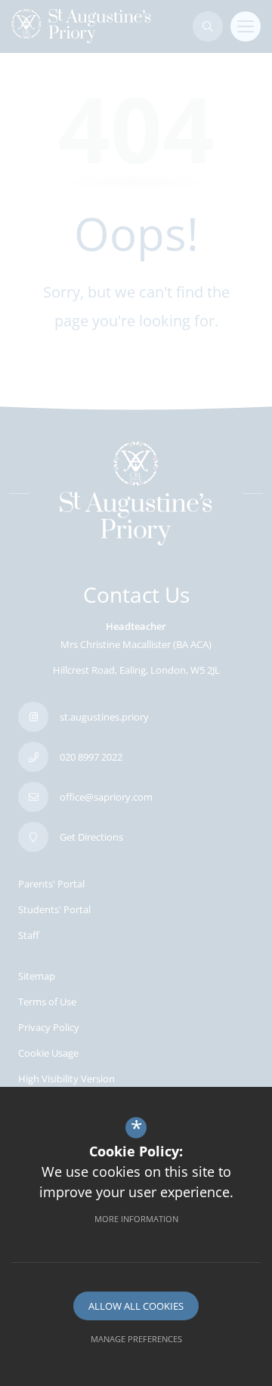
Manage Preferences (136, 1338)
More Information (136, 1218)
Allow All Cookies (136, 1306)
